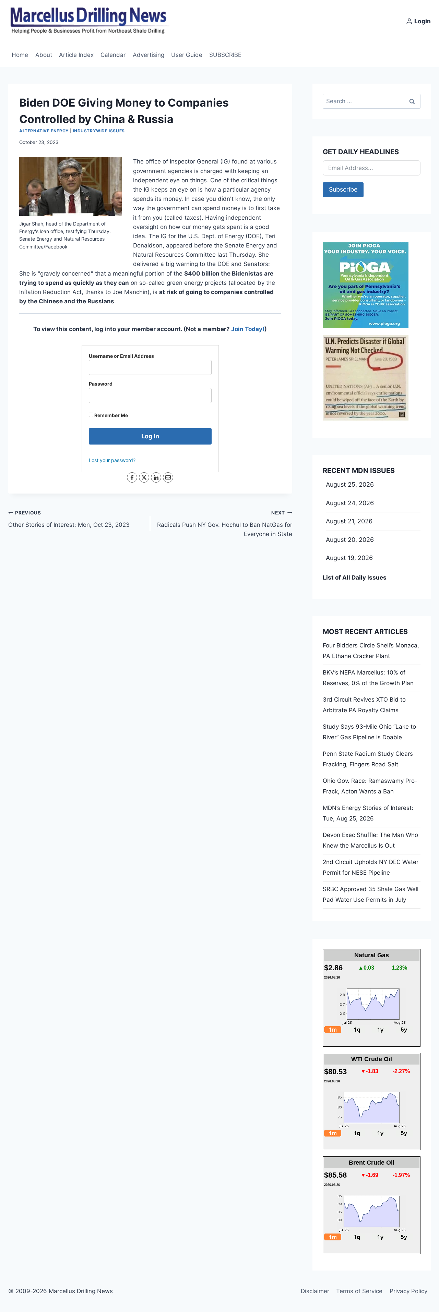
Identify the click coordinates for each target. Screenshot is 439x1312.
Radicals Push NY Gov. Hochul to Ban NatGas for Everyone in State (224, 523)
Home (20, 54)
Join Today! (247, 329)
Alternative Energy (44, 130)
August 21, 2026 (349, 521)
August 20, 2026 (350, 539)
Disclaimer (315, 1291)
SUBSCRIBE (225, 54)
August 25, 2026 (350, 484)
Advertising (148, 54)
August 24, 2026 (350, 503)
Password (100, 384)
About (43, 54)
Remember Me (110, 415)
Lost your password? (112, 460)
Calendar (113, 54)
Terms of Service (359, 1291)
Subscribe (343, 189)
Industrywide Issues (99, 130)
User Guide (186, 54)
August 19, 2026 (349, 557)
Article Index (76, 54)
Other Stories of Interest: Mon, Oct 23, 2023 (69, 519)
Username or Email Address (121, 356)
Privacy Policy (408, 1291)
